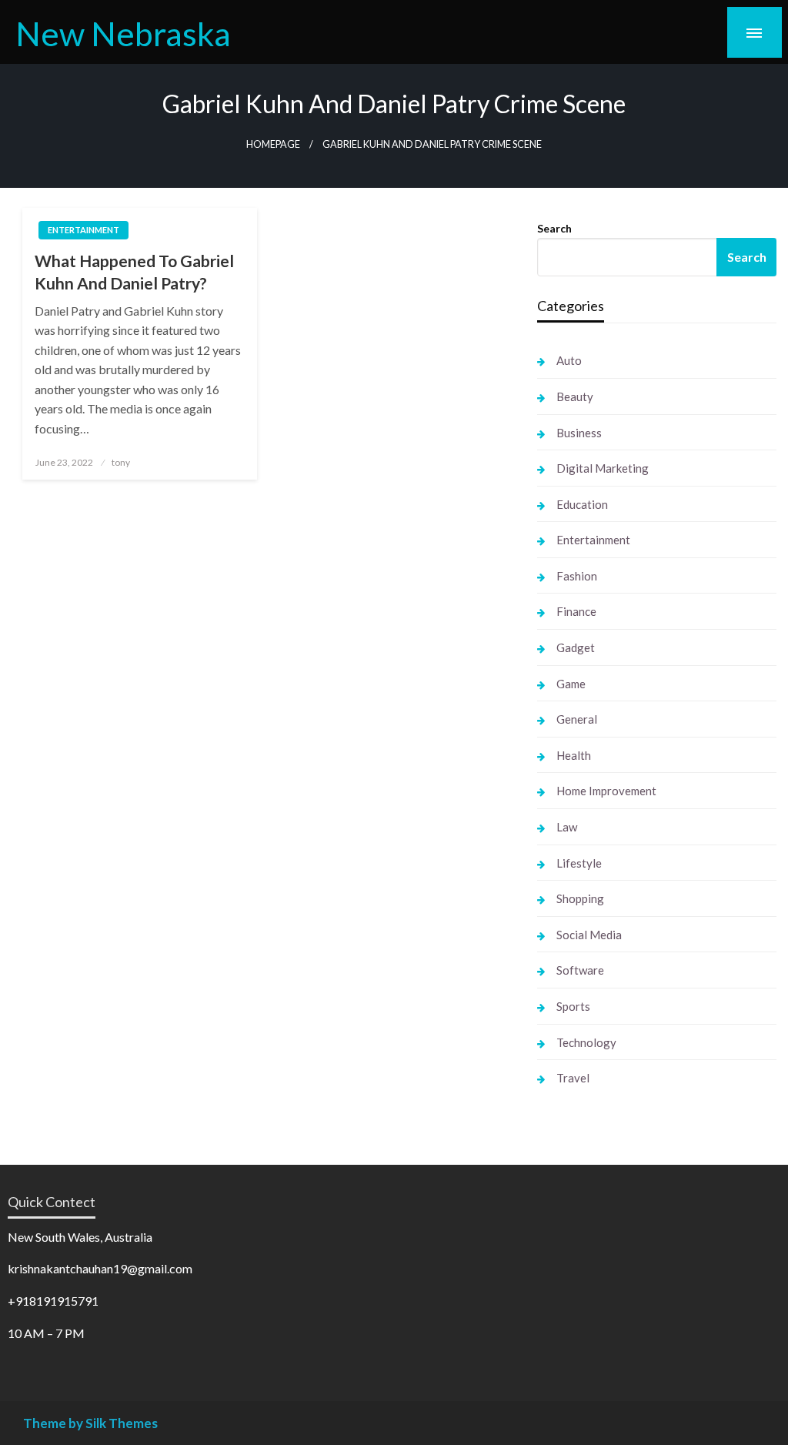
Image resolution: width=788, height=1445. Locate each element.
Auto (569, 360)
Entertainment (83, 230)
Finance (576, 611)
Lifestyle (579, 863)
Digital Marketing (602, 468)
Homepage (273, 144)
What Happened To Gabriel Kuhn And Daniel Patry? (134, 272)
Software (580, 970)
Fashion (576, 576)
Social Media (589, 935)
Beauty (574, 396)
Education (582, 504)
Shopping (580, 898)
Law (566, 827)
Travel (572, 1078)
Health (573, 755)
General (576, 719)
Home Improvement (606, 791)
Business (579, 433)
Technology (586, 1042)
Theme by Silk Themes (90, 1423)
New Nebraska (123, 33)
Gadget (575, 647)
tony (121, 462)
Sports (573, 1006)
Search (554, 228)
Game (571, 684)
